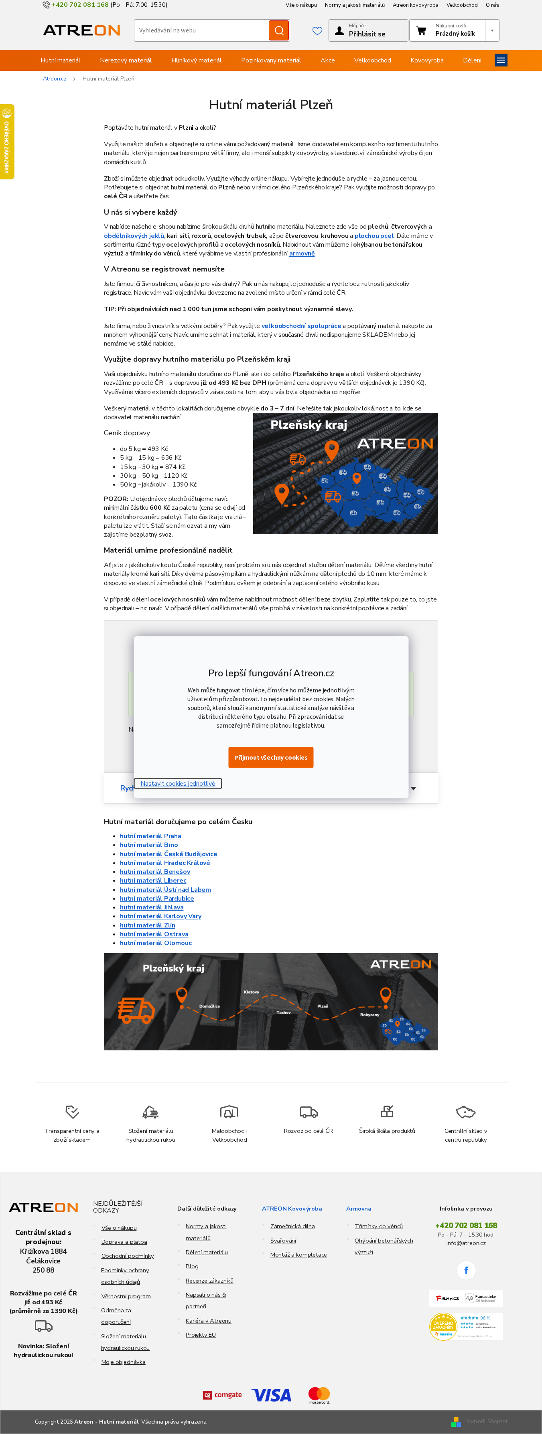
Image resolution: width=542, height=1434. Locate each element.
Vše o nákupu (301, 5)
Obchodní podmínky (127, 1256)
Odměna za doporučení (116, 1316)
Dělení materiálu (207, 1252)
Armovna (358, 1209)
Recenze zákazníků (209, 1281)
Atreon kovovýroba (415, 5)
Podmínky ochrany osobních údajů (125, 1276)
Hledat (279, 30)
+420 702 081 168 (466, 1226)
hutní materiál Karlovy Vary (160, 916)
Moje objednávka (123, 1362)
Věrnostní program (126, 1296)
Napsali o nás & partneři (206, 1300)
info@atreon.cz (466, 1243)
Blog (192, 1266)
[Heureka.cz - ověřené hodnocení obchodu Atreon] (466, 1327)
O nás (492, 5)
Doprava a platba (124, 1242)
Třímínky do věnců (379, 1226)
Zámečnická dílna (292, 1226)
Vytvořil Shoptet (487, 1421)
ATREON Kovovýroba (292, 1209)
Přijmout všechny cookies (270, 757)
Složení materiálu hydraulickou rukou (125, 1342)
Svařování (283, 1241)
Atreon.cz (55, 78)
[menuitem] (60, 60)
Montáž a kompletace (298, 1255)
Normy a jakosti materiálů (355, 5)
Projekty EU (201, 1335)
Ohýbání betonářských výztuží (384, 1246)
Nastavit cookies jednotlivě (177, 783)
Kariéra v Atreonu (208, 1321)
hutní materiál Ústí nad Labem (165, 889)
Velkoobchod (462, 5)
